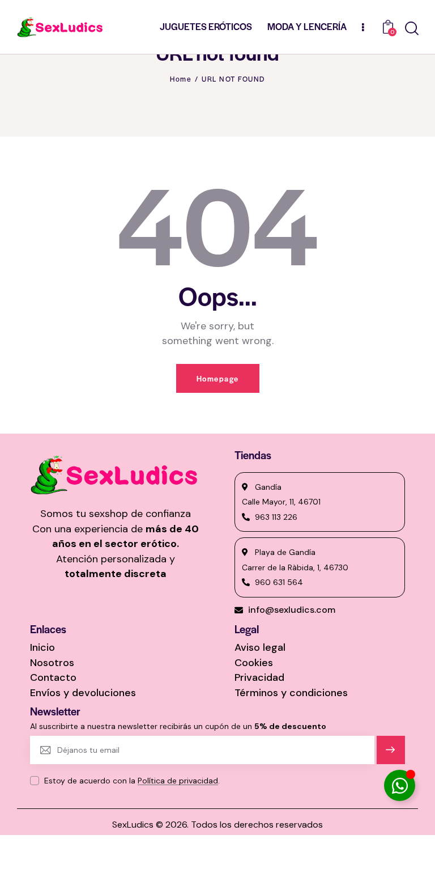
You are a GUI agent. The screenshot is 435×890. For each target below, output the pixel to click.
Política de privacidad (178, 781)
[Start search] (412, 28)
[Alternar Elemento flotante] (399, 785)
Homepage (218, 378)
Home (180, 79)
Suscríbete (390, 754)
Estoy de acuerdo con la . (132, 780)
